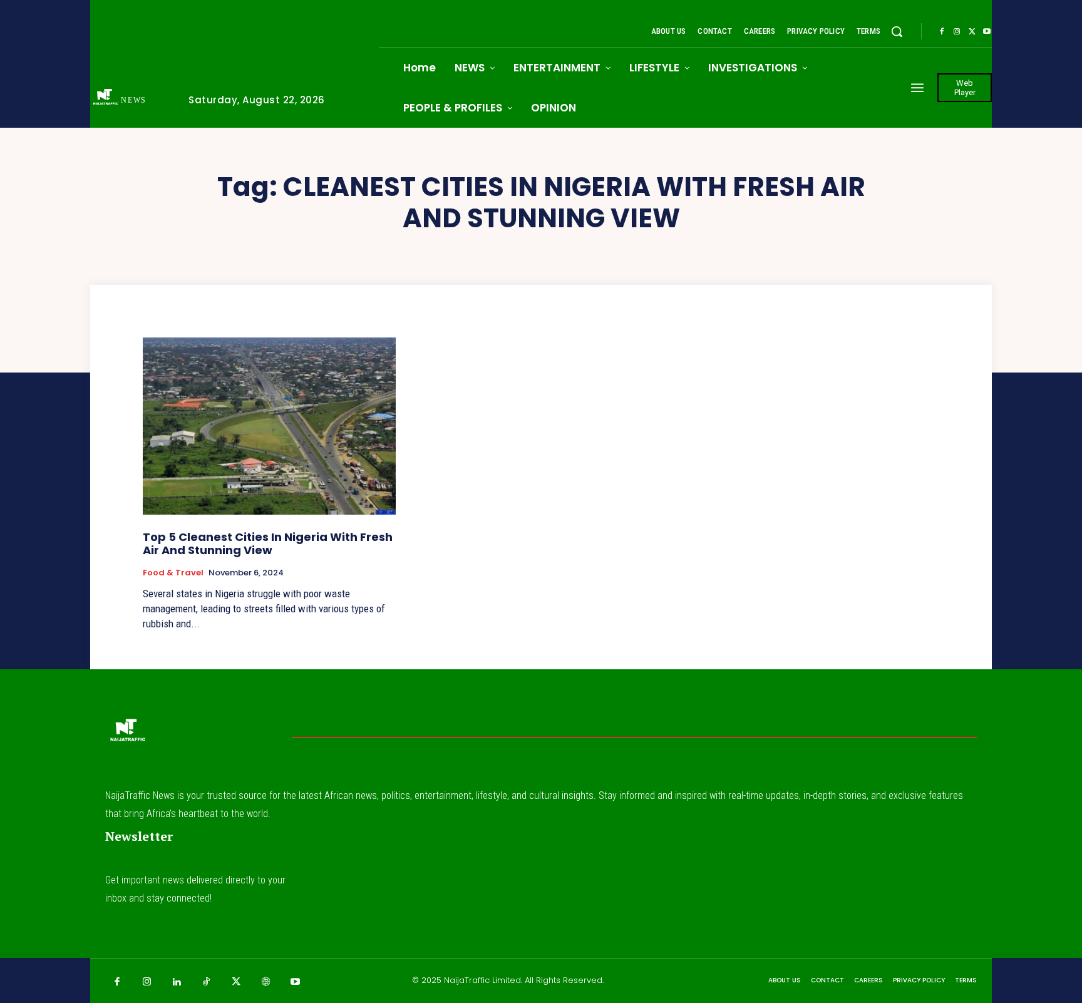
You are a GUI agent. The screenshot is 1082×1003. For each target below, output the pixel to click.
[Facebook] (941, 31)
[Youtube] (986, 31)
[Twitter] (971, 31)
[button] (897, 31)
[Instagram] (956, 31)
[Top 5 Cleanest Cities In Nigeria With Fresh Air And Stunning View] (269, 426)
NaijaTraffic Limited (482, 980)
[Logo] (127, 734)
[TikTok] (207, 982)
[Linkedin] (176, 982)
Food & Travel (173, 573)
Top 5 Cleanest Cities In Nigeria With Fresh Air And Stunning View (268, 543)
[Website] (266, 982)
